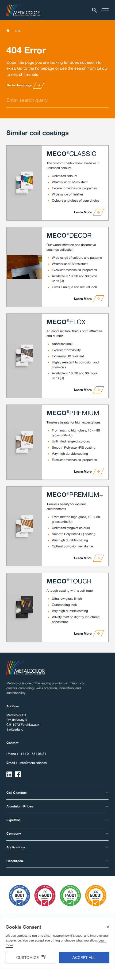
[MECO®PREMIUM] (24, 442)
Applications (15, 847)
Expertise (13, 820)
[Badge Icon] (19, 895)
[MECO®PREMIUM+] (24, 526)
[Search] (94, 10)
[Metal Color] (23, 10)
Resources (14, 861)
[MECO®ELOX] (24, 356)
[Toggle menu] (105, 10)
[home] (8, 31)
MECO (71, 153)
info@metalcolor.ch (33, 763)
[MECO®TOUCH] (24, 607)
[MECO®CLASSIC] (24, 183)
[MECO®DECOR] (24, 267)
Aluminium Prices (19, 806)
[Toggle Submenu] (107, 792)
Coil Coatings (16, 793)
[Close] (108, 927)
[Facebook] (18, 774)
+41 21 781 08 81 (33, 754)
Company (13, 833)
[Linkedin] (9, 774)
